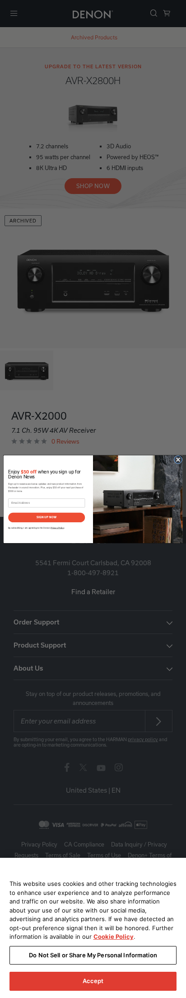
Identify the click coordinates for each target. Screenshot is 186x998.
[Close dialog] (178, 460)
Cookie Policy (113, 936)
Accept (93, 980)
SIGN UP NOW (47, 517)
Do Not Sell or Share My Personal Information (93, 955)
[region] (93, 928)
